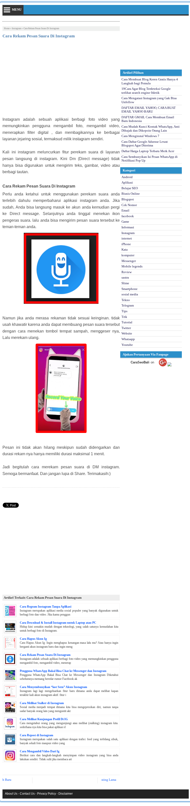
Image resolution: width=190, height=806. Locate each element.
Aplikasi (127, 182)
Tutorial (126, 322)
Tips (124, 311)
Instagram (16, 28)
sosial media (129, 294)
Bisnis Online (130, 193)
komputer (127, 255)
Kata (124, 249)
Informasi (127, 227)
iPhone (126, 244)
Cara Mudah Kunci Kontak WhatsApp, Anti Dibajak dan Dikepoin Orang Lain (150, 128)
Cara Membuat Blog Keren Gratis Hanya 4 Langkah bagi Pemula (149, 81)
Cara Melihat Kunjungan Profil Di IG (44, 719)
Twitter (126, 328)
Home (7, 28)
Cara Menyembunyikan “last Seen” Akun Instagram (53, 687)
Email (125, 210)
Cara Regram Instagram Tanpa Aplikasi (45, 606)
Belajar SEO (129, 188)
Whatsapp (128, 339)
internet (126, 238)
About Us (11, 793)
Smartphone (129, 289)
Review (126, 272)
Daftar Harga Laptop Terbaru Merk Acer (147, 151)
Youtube (127, 345)
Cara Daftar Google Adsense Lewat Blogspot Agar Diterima (144, 143)
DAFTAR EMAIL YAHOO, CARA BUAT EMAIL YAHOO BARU (148, 110)
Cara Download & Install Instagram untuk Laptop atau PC (58, 622)
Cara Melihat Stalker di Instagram (42, 703)
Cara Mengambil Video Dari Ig (39, 751)
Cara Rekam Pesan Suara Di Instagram (45, 655)
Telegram (127, 305)
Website (126, 333)
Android (127, 177)
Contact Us (27, 793)
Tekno (125, 300)
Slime (125, 283)
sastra (125, 277)
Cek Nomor (129, 205)
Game (125, 221)
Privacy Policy (46, 793)
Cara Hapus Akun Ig (33, 638)
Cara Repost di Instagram (36, 735)
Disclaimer (65, 793)
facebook (127, 216)
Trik (124, 317)
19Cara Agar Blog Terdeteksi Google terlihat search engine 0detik (146, 91)
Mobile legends (131, 266)
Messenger (128, 261)
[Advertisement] (61, 79)
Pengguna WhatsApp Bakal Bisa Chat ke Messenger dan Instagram (63, 671)
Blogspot (127, 199)
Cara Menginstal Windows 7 (140, 136)
